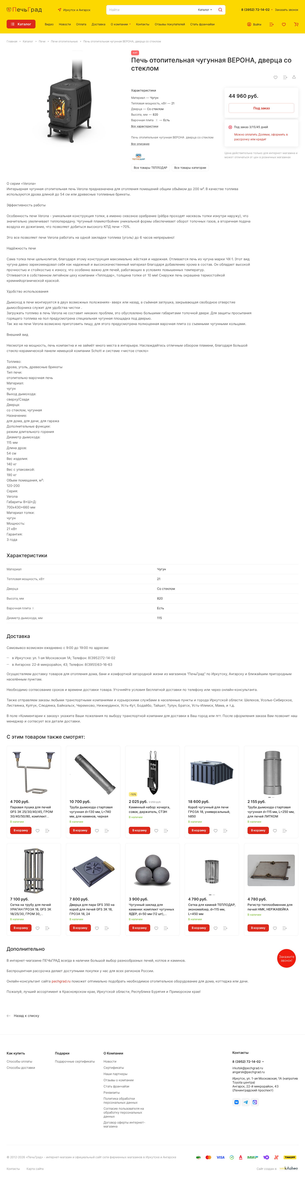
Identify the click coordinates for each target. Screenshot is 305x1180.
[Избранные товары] (284, 24)
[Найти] (220, 10)
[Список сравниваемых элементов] (272, 24)
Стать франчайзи (116, 1086)
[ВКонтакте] (236, 1102)
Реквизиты (112, 1092)
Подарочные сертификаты (75, 1061)
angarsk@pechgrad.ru (248, 1072)
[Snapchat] (255, 1102)
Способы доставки (21, 1068)
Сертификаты (114, 1068)
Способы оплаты (19, 1061)
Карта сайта (35, 1168)
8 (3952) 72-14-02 (255, 10)
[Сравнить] (285, 77)
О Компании (113, 1053)
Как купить (16, 1053)
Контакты (13, 1168)
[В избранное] (275, 77)
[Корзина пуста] (296, 24)
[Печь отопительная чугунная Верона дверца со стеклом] (65, 108)
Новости (110, 1061)
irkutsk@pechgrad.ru (247, 1068)
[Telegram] (246, 1102)
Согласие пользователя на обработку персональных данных (124, 1112)
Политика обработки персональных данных (121, 1100)
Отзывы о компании (119, 1080)
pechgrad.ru (61, 981)
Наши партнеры (115, 1074)
